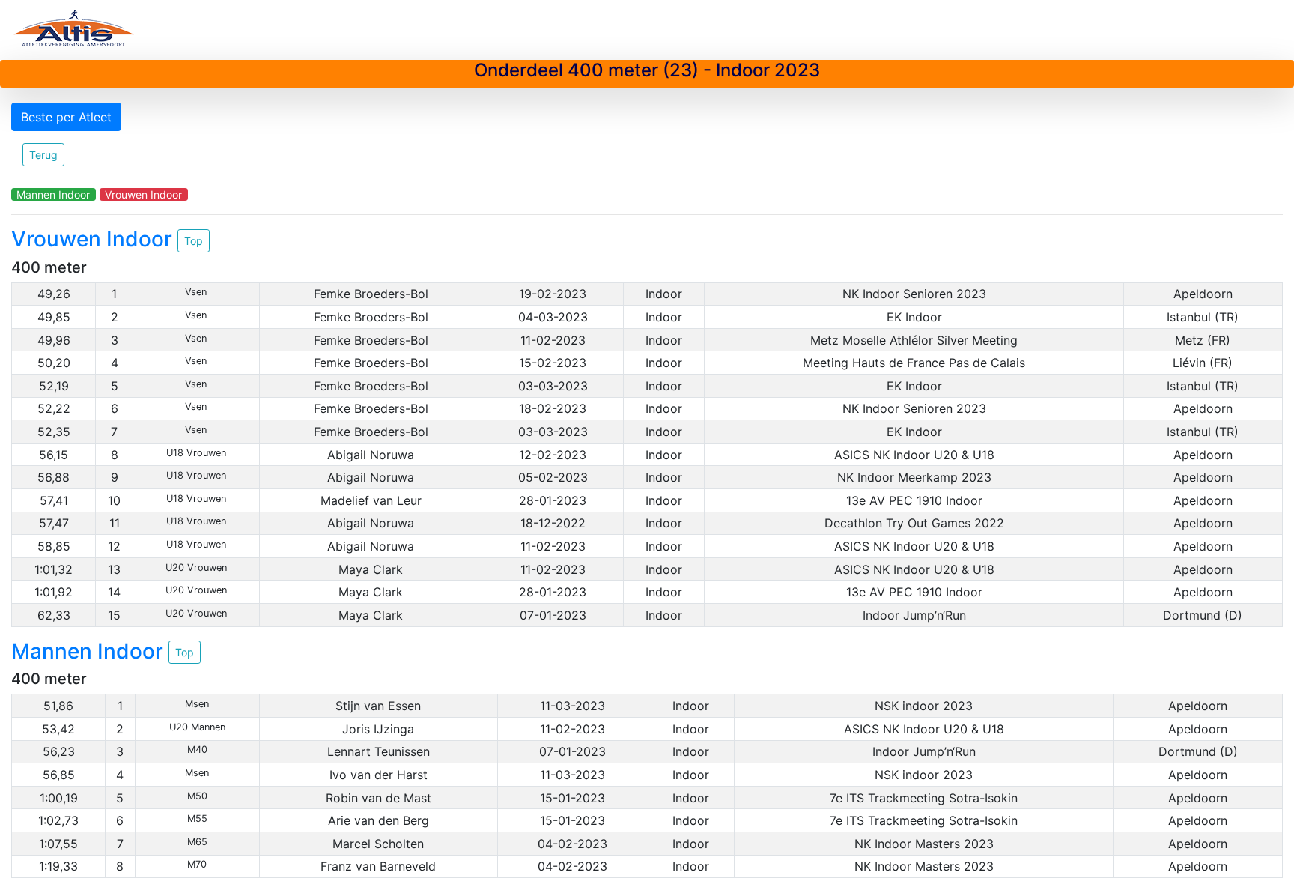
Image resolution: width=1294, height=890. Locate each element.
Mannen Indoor (53, 194)
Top (193, 240)
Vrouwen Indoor (143, 194)
